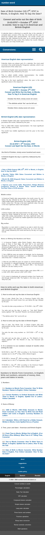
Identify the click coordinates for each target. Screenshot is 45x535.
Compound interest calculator (22, 500)
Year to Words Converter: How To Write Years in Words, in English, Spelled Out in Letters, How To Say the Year (22, 443)
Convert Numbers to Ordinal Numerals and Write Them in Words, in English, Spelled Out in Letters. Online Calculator (22, 396)
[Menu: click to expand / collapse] (35, 49)
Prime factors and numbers (22, 512)
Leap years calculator (22, 508)
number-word (8, 2)
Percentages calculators (22, 488)
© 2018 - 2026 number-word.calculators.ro (22, 479)
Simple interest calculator (22, 504)
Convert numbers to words (22, 484)
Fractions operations (22, 516)
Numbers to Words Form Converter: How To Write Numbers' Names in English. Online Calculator (22, 389)
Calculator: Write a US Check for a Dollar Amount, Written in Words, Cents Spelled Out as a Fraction (22, 421)
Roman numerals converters (22, 525)
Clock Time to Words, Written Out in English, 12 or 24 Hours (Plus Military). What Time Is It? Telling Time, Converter (22, 435)
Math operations (22, 529)
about (22, 459)
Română (37, 475)
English (7, 475)
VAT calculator (22, 496)
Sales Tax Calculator (22, 492)
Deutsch (22, 475)
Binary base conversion (22, 520)
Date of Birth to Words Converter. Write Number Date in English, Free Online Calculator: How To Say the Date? (22, 452)
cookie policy (22, 471)
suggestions (22, 463)
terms (22, 467)
